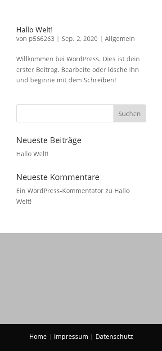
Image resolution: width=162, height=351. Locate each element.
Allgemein (120, 38)
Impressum (71, 336)
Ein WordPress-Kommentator (60, 190)
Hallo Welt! (34, 30)
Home (38, 336)
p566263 (41, 38)
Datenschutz (114, 336)
